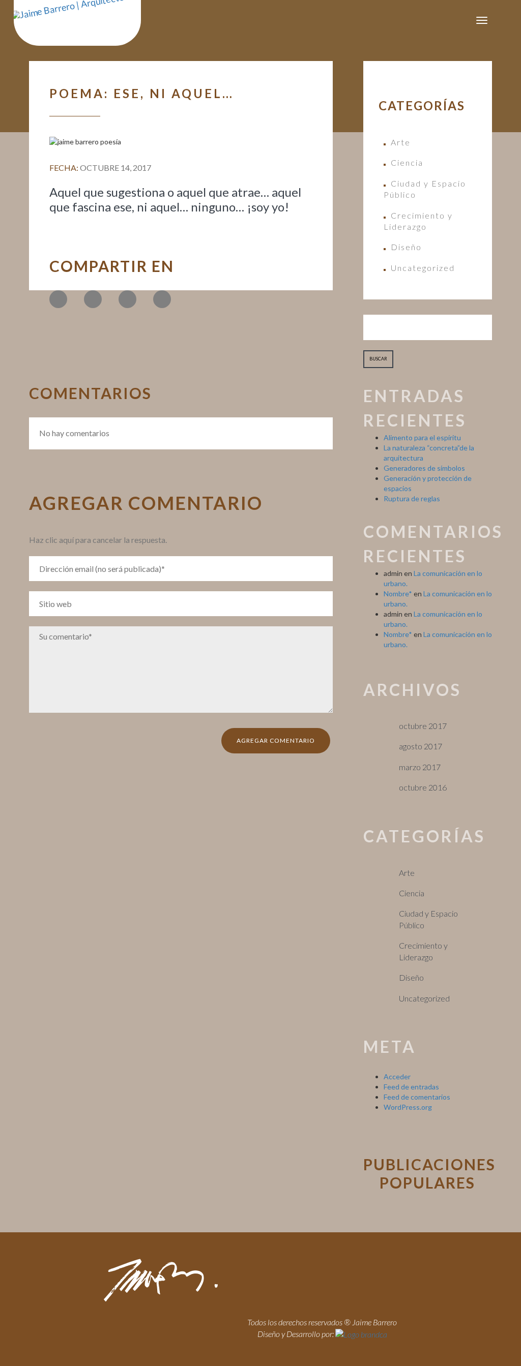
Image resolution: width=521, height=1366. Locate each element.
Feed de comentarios (417, 1096)
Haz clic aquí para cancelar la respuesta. (98, 539)
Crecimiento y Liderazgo (418, 220)
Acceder (397, 1076)
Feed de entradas (411, 1086)
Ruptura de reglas (412, 498)
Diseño (406, 247)
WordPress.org (408, 1107)
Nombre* (398, 593)
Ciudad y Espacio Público (425, 188)
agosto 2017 (420, 746)
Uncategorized (423, 267)
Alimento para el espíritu (422, 437)
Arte (401, 142)
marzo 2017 (420, 767)
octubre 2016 (423, 787)
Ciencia (407, 162)
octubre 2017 (423, 726)
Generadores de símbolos (424, 468)
